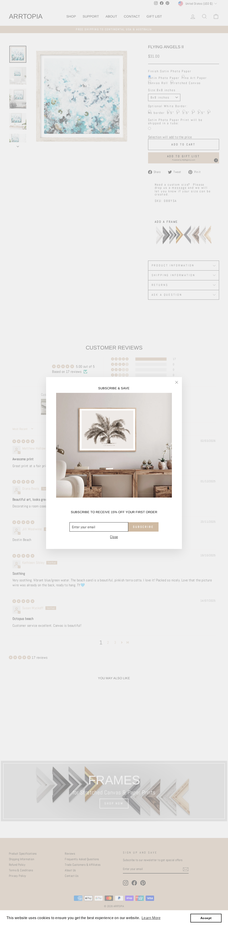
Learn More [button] (151, 918)
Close (114, 537)
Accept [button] (206, 918)
